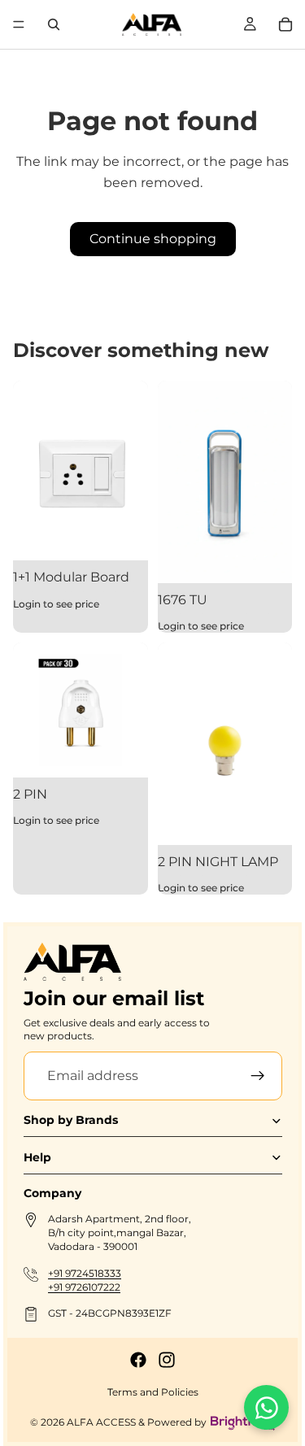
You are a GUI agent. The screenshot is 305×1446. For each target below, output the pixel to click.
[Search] (54, 24)
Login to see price (56, 604)
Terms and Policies (152, 1392)
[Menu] (18, 24)
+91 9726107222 (84, 1286)
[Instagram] (166, 1360)
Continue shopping (152, 238)
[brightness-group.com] (243, 1422)
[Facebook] (138, 1360)
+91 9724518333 (84, 1272)
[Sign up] (257, 1076)
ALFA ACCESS (101, 1422)
